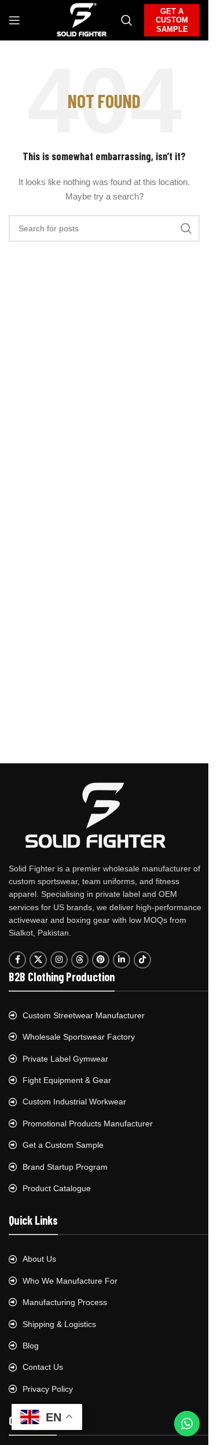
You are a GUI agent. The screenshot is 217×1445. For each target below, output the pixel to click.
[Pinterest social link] (100, 960)
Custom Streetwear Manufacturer (84, 1015)
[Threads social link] (80, 960)
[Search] (126, 20)
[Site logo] (81, 19)
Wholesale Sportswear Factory (79, 1036)
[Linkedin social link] (121, 960)
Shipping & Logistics (59, 1324)
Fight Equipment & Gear (67, 1080)
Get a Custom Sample (63, 1145)
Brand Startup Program (65, 1166)
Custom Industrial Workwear (74, 1101)
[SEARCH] (186, 228)
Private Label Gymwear (65, 1058)
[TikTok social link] (142, 960)
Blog (31, 1345)
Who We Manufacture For (70, 1280)
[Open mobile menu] (14, 20)
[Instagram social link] (59, 960)
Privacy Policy (48, 1389)
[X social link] (38, 960)
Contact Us (43, 1367)
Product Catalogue (57, 1188)
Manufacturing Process (65, 1302)
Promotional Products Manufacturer (88, 1123)
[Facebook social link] (17, 960)
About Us (39, 1258)
